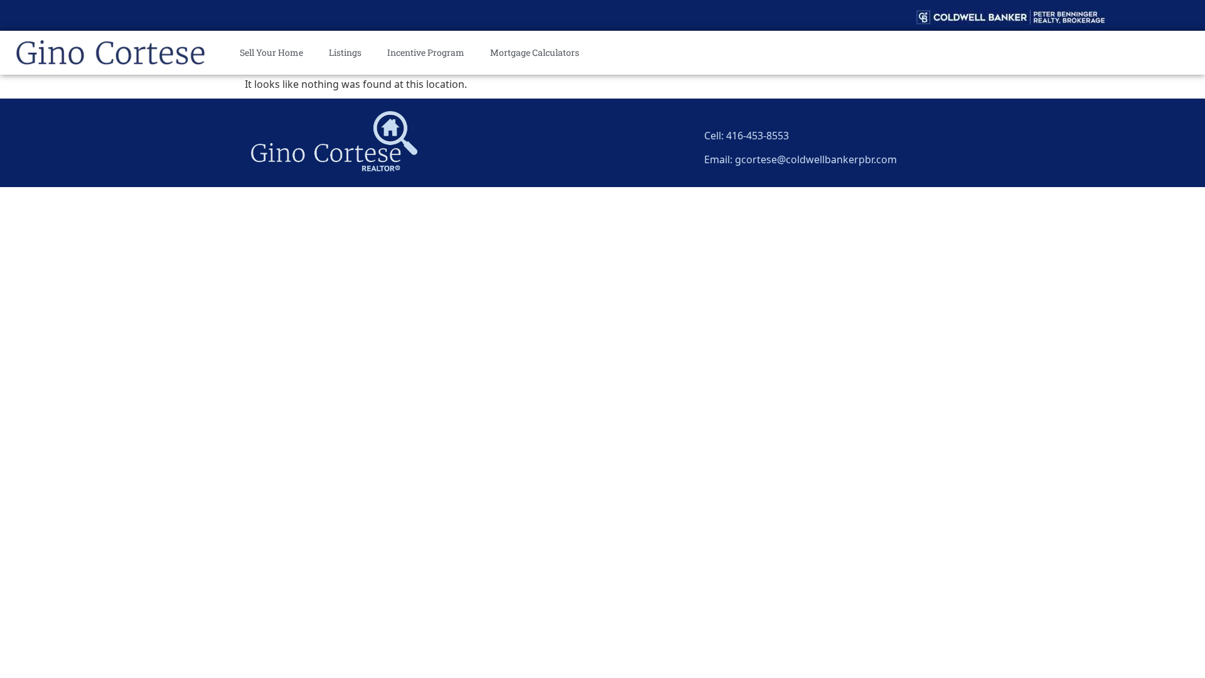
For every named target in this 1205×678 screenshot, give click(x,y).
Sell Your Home (271, 52)
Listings (345, 52)
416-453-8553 (757, 134)
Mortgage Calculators (534, 52)
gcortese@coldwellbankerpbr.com (816, 157)
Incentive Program (425, 52)
